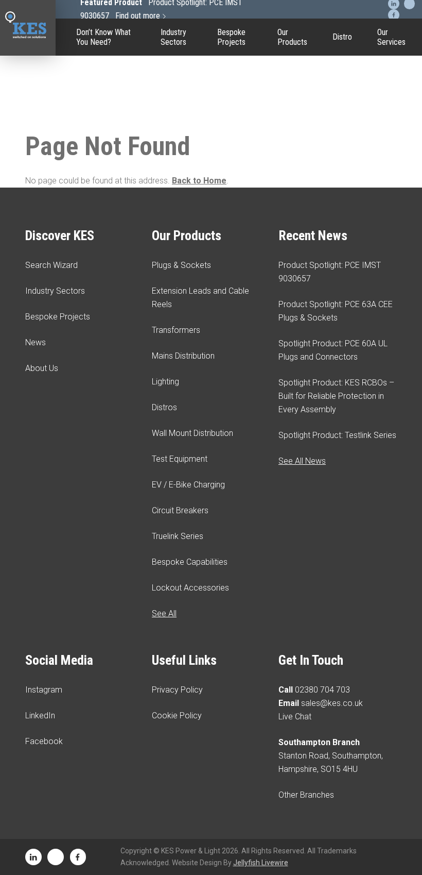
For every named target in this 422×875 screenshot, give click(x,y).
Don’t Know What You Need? (103, 37)
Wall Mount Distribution (192, 433)
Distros (164, 407)
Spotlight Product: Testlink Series (337, 435)
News (35, 342)
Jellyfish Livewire (260, 863)
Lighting (165, 381)
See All (164, 613)
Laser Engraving (292, 100)
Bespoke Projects (231, 37)
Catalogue (292, 69)
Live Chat (294, 716)
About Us (41, 368)
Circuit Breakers (292, 219)
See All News (302, 461)
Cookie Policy (177, 715)
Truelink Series (292, 255)
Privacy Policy (177, 690)
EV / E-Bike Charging (292, 177)
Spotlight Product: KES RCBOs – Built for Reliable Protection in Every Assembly (336, 396)
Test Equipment (292, 136)
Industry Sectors (173, 37)
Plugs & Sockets (181, 265)
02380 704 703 (322, 690)
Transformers (176, 330)
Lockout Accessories (292, 328)
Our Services (391, 37)
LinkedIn (40, 715)
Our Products (292, 37)
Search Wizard (51, 265)
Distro (342, 37)
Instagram (43, 690)
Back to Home (199, 181)
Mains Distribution (183, 356)
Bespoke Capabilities (292, 291)
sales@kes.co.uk (332, 703)
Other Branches (306, 795)
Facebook (44, 741)
